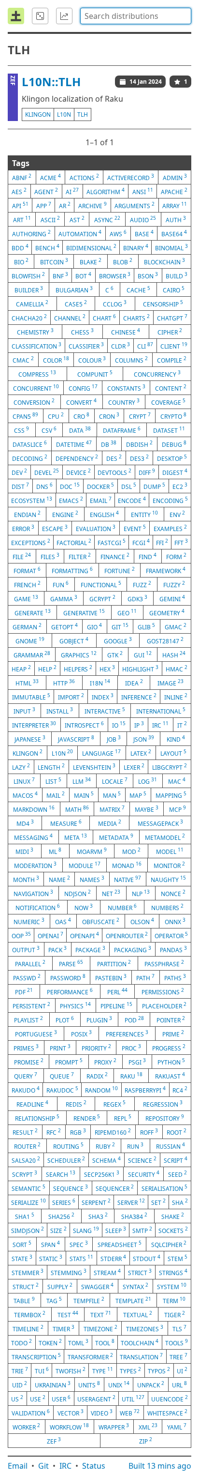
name (59, 879)
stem (177, 1258)
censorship (163, 303)
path (145, 977)
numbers (167, 907)
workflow (69, 1426)
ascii (50, 219)
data (80, 430)
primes (26, 1047)
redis (76, 1104)
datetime (74, 444)
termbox (29, 1314)
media (109, 823)
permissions (163, 991)
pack (57, 949)
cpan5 (25, 416)
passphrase (164, 963)
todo (21, 1342)
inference (138, 696)
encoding (170, 500)
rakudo (26, 1090)
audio (143, 219)
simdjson (27, 1230)
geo (127, 612)
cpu (56, 416)
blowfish (28, 275)
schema (106, 1160)
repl (122, 1118)
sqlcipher (168, 1244)
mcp (177, 809)
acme (50, 177)
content (170, 388)
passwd (27, 977)
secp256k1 (101, 1174)
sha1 (24, 1216)
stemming (68, 1272)
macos (25, 795)
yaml (176, 1426)
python (171, 1061)
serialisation (164, 1188)
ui (182, 1370)
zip (145, 1440)
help (47, 668)
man (112, 795)
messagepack (160, 823)
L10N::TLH (51, 82)
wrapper (114, 1426)
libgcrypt (169, 767)
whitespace (167, 1412)
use (37, 1398)
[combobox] (135, 16)
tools (176, 1342)
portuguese (36, 1033)
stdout (146, 1258)
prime (173, 1033)
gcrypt (102, 598)
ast (77, 219)
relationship (37, 1118)
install (59, 710)
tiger (174, 1314)
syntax (135, 1286)
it (182, 725)
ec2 (179, 486)
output (26, 949)
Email (18, 1465)
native (127, 879)
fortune (119, 570)
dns (44, 486)
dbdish (139, 444)
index (103, 696)
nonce (173, 893)
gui (143, 654)
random (101, 1090)
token (50, 1342)
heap (21, 668)
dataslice (30, 444)
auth (176, 219)
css (21, 430)
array (174, 205)
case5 (76, 303)
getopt (64, 626)
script (175, 1160)
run (135, 1146)
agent (46, 191)
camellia (32, 303)
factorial (74, 542)
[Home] (16, 16)
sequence (70, 1188)
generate (32, 612)
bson (148, 275)
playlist (28, 1019)
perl (117, 991)
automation (79, 233)
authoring (31, 233)
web (130, 1412)
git (120, 626)
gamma (63, 598)
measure (66, 823)
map (137, 795)
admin (175, 177)
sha (180, 1202)
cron (109, 416)
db (108, 444)
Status (93, 1465)
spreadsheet (120, 1244)
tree (178, 1356)
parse (71, 963)
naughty (168, 879)
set (158, 1202)
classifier (86, 345)
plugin (99, 1019)
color (56, 360)
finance (114, 556)
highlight (140, 668)
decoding (29, 458)
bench (47, 247)
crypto (173, 416)
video (102, 1412)
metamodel (165, 837)
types (130, 1370)
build (176, 275)
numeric (29, 921)
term (174, 1300)
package (90, 949)
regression (163, 1104)
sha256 (61, 1216)
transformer (90, 1356)
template (133, 1300)
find (147, 556)
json (143, 739)
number (122, 907)
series (63, 1202)
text (100, 1314)
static (50, 1258)
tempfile (88, 1300)
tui (42, 1370)
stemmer (27, 1272)
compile (171, 360)
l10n (64, 114)
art (22, 219)
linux (24, 781)
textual (137, 1314)
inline (175, 696)
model (170, 851)
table (24, 1300)
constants (126, 388)
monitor (169, 865)
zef (54, 1440)
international (160, 710)
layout (173, 753)
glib (146, 626)
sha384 (134, 1216)
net (111, 893)
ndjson (77, 893)
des (114, 458)
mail (55, 795)
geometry (167, 612)
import (71, 696)
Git (43, 1465)
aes (19, 191)
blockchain (164, 261)
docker (100, 486)
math (77, 809)
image (170, 682)
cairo (174, 289)
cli (145, 345)
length (51, 767)
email (101, 500)
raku (131, 1075)
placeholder (164, 1005)
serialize (28, 1202)
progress (168, 1047)
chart (104, 317)
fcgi (141, 542)
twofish (70, 1370)
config (83, 388)
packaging (132, 949)
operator (171, 935)
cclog (115, 303)
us (17, 1398)
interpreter (34, 725)
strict (140, 1272)
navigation (33, 893)
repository (164, 1118)
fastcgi (112, 542)
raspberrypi (145, 1090)
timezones (144, 1328)
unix (118, 1384)
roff (149, 1132)
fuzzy (174, 584)
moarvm (92, 851)
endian (27, 514)
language (101, 753)
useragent (96, 1398)
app (43, 205)
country (124, 402)
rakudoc (62, 1090)
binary (135, 247)
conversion (34, 402)
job (114, 739)
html (27, 682)
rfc (53, 1132)
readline (32, 1104)
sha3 (98, 1216)
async (107, 219)
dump (154, 486)
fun (61, 584)
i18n (100, 682)
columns (131, 360)
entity (144, 514)
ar (65, 205)
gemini (172, 598)
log (147, 781)
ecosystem (31, 500)
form (176, 556)
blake (90, 261)
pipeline (116, 1005)
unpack (150, 1384)
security (143, 1174)
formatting (72, 570)
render (86, 1118)
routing (68, 1146)
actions (84, 177)
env (177, 514)
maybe (146, 809)
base (144, 233)
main (84, 795)
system (171, 1286)
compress (37, 374)
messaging (33, 837)
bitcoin (54, 261)
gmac (175, 626)
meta (75, 837)
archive (92, 205)
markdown (34, 809)
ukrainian (53, 1384)
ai (72, 191)
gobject (73, 640)
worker (26, 1426)
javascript (76, 739)
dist (20, 486)
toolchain (139, 1342)
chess (82, 331)
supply (59, 1286)
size (58, 1230)
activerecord (130, 177)
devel (46, 472)
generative (84, 612)
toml (78, 1342)
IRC (65, 1465)
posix (81, 1033)
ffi (162, 542)
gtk (115, 654)
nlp (141, 893)
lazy (21, 767)
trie (20, 1370)
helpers (78, 668)
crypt (140, 416)
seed (177, 1174)
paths (175, 977)
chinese (125, 331)
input (24, 710)
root (176, 1132)
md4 (25, 823)
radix (97, 1075)
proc (131, 1047)
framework (165, 570)
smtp (142, 1230)
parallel (30, 963)
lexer (134, 767)
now (83, 907)
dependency (77, 458)
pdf (24, 991)
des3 (139, 458)
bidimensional (91, 247)
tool (104, 1342)
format (27, 570)
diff (147, 472)
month (26, 879)
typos (159, 1370)
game (26, 598)
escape (55, 528)
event (135, 528)
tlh (82, 114)
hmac (176, 668)
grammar (32, 654)
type (102, 1370)
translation (141, 1356)
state (22, 1258)
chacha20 (29, 317)
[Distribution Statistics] (64, 16)
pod (134, 1019)
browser (114, 275)
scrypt (24, 1174)
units (89, 1384)
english (104, 514)
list (53, 781)
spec (79, 1244)
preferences (127, 1033)
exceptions (30, 542)
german (27, 626)
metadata (116, 837)
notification (37, 907)
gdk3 (137, 598)
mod (131, 851)
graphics (79, 654)
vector (70, 1412)
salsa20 (26, 1160)
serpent (96, 1202)
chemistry (35, 331)
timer (63, 1328)
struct (26, 1286)
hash (173, 654)
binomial (171, 247)
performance (70, 991)
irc (160, 725)
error (23, 528)
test (67, 1314)
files (50, 556)
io (119, 725)
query (25, 1075)
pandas (173, 949)
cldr (120, 345)
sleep (115, 1230)
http (64, 682)
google (118, 640)
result (25, 1132)
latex (140, 753)
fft (181, 542)
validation (31, 1412)
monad (127, 865)
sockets (173, 1230)
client (173, 345)
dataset (169, 430)
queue (62, 1075)
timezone (100, 1328)
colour (92, 360)
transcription (36, 1356)
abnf (21, 177)
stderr (113, 1258)
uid (19, 1384)
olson (142, 921)
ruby (105, 1146)
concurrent (36, 388)
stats (81, 1258)
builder (28, 289)
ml (55, 851)
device (78, 472)
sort (22, 1244)
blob (122, 261)
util (133, 1398)
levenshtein (94, 767)
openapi (84, 935)
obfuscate (100, 921)
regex (114, 1104)
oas (63, 921)
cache (138, 289)
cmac (23, 360)
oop (21, 935)
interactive (105, 710)
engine (65, 514)
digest (174, 472)
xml (148, 1426)
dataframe (122, 430)
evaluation (95, 528)
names (92, 879)
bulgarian (74, 289)
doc (70, 486)
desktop (172, 458)
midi (24, 851)
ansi (142, 191)
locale (115, 781)
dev (19, 472)
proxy (105, 1061)
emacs (71, 500)
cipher (169, 331)
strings (173, 1272)
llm (81, 781)
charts (136, 317)
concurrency (157, 374)
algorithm (105, 191)
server (131, 1202)
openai (50, 935)
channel (69, 317)
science (142, 1160)
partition (114, 963)
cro (81, 416)
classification (36, 345)
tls (179, 1328)
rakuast (170, 1075)
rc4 (179, 1090)
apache (174, 191)
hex (107, 668)
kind (176, 739)
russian (170, 1146)
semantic (28, 1188)
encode (132, 500)
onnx (175, 921)
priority (96, 1047)
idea (134, 682)
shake (172, 1216)
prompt (69, 1061)
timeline (28, 1328)
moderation (35, 865)
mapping (171, 795)
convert (81, 402)
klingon (38, 114)
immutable (31, 696)
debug (174, 444)
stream (107, 1272)
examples (170, 528)
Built (159, 1465)
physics (75, 1005)
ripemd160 (113, 1132)
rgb (78, 1132)
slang (86, 1230)
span (50, 1244)
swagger (97, 1286)
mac (176, 781)
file (22, 556)
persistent (31, 1005)
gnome (29, 640)
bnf (60, 275)
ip (139, 725)
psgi (137, 1061)
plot (65, 1019)
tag (54, 1300)
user (61, 1398)
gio (94, 626)
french (27, 584)
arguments (134, 205)
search (60, 1174)
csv (49, 430)
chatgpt (172, 317)
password (67, 977)
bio (21, 261)
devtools (114, 472)
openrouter (127, 935)
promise (28, 1061)
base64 (174, 233)
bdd (20, 247)
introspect (84, 725)
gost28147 (165, 640)
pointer (170, 1019)
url (179, 1384)
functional (101, 584)
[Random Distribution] (40, 16)
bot (83, 275)
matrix (112, 809)
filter (80, 556)
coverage (168, 402)
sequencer (115, 1188)
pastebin (111, 977)
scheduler (66, 1160)
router (27, 1146)
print (60, 1047)
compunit (95, 374)
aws (118, 233)
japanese (29, 739)
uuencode (169, 1398)
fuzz (142, 584)
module (84, 865)
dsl (128, 486)
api (20, 205)
